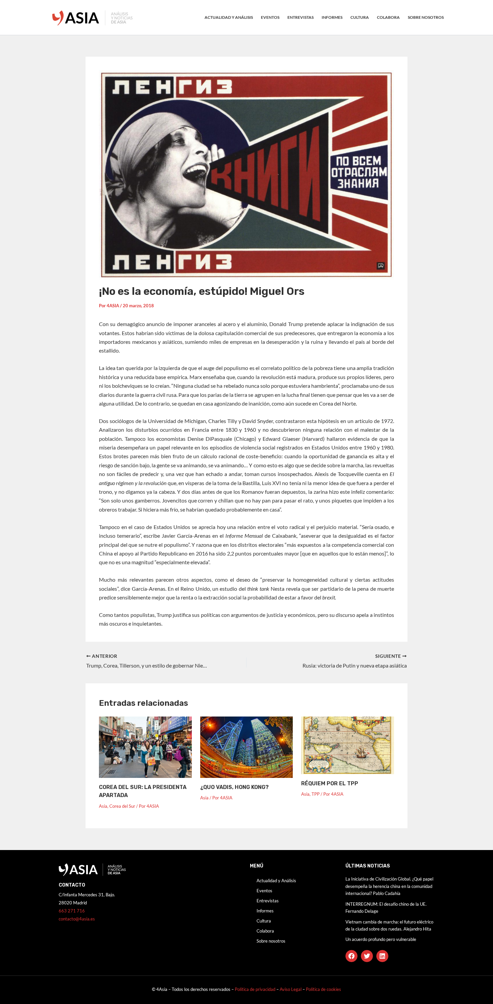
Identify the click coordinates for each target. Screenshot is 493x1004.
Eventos (270, 17)
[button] (351, 956)
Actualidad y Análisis (229, 17)
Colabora (388, 17)
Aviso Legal (291, 989)
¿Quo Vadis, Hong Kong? (234, 787)
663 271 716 (72, 910)
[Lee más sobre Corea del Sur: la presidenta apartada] (145, 746)
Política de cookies (323, 989)
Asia (103, 806)
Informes (332, 17)
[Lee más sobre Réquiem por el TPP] (347, 744)
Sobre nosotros (426, 17)
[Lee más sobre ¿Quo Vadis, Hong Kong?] (246, 746)
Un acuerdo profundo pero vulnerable (380, 939)
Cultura (359, 17)
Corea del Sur (122, 806)
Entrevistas (300, 17)
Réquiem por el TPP (329, 783)
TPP (316, 794)
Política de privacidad (255, 989)
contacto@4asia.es (77, 918)
